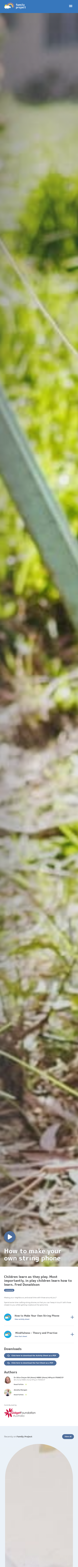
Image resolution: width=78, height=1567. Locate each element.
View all (68, 1437)
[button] (39, 1317)
